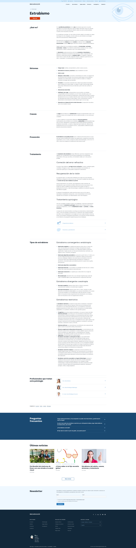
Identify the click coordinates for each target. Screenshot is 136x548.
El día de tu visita (71, 524)
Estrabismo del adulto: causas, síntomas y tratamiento (93, 467)
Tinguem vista (57, 528)
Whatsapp (49, 406)
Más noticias (68, 479)
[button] (81, 419)
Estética (31, 524)
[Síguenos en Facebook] (93, 514)
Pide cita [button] (35, 18)
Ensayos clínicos (58, 521)
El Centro (67, 4)
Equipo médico (82, 4)
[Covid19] (32, 537)
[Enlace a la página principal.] (35, 4)
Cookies (54, 546)
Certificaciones (70, 521)
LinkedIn (44, 406)
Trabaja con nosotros (59, 524)
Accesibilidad (50, 546)
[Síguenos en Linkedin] (98, 514)
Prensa (56, 526)
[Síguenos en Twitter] (96, 514)
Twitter (41, 406)
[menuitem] (68, 4)
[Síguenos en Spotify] (105, 514)
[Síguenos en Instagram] (100, 514)
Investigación (96, 4)
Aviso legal (32, 546)
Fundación (103, 4)
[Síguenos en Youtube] (103, 514)
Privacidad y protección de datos (40, 546)
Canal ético (70, 528)
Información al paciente (42, 464)
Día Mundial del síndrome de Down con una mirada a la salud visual (41, 468)
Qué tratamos (74, 4)
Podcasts (69, 530)
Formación (89, 4)
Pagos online (57, 530)
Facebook (37, 406)
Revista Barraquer (71, 526)
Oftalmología (33, 9)
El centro (32, 464)
